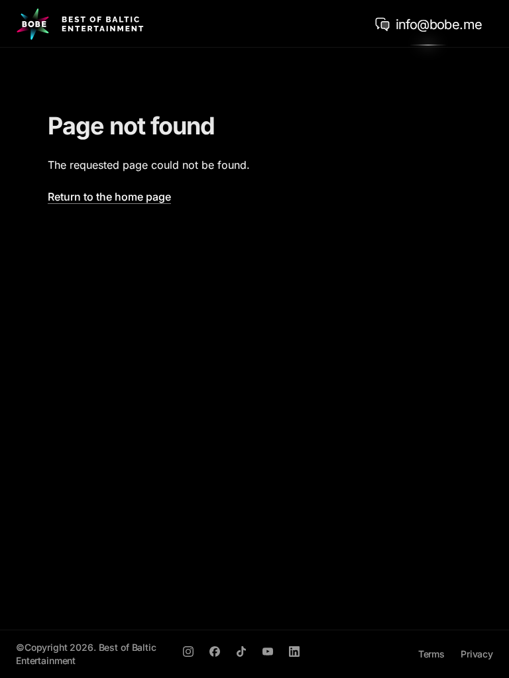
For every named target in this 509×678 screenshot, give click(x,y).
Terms (431, 653)
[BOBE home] (80, 24)
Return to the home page (109, 196)
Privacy (477, 653)
